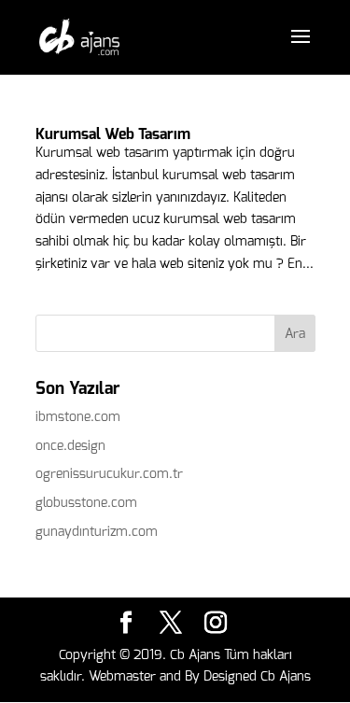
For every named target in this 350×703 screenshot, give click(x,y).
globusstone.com (86, 503)
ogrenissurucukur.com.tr (109, 474)
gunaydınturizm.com (96, 532)
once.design (70, 446)
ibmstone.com (77, 417)
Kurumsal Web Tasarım (112, 134)
